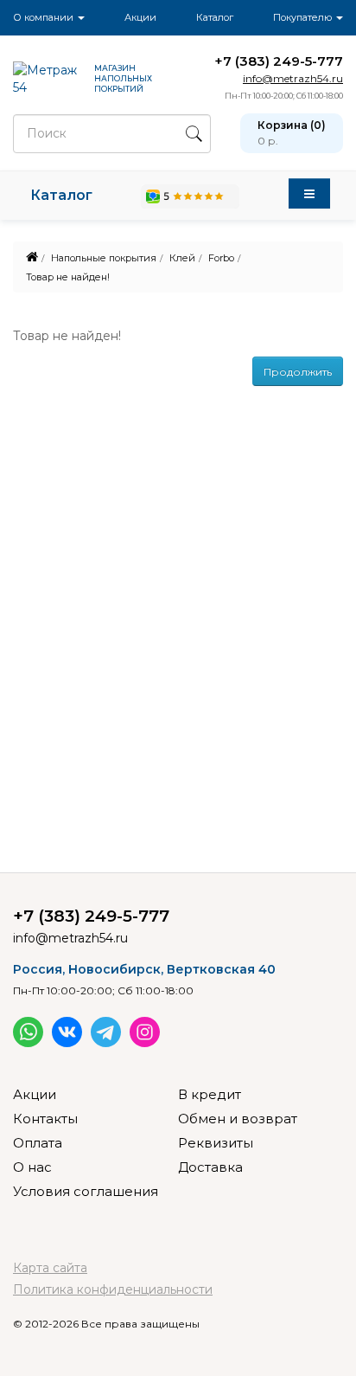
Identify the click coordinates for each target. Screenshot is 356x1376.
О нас (32, 1167)
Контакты (45, 1118)
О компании (44, 17)
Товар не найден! (68, 277)
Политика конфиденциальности (113, 1289)
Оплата (37, 1143)
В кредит (209, 1094)
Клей (182, 258)
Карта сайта (50, 1268)
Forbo (221, 258)
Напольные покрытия (103, 258)
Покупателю (303, 17)
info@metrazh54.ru (293, 78)
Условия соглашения (85, 1191)
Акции (140, 17)
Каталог (214, 17)
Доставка (210, 1167)
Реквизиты (215, 1143)
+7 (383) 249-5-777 (278, 61)
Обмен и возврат (237, 1118)
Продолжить (298, 371)
